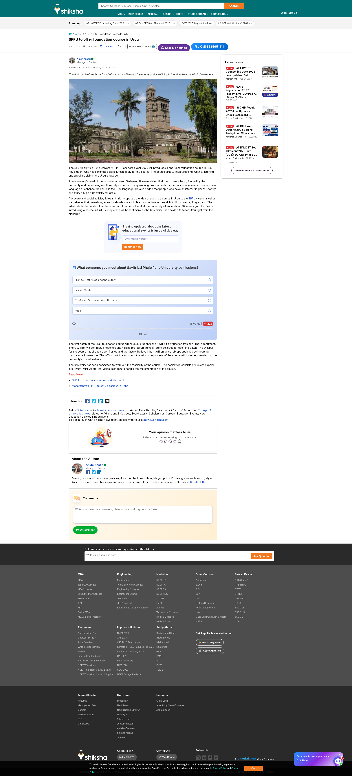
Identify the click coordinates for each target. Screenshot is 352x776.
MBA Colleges (85, 589)
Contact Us (83, 723)
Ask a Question (85, 642)
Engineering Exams (127, 594)
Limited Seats (83, 290)
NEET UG (161, 580)
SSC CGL (240, 607)
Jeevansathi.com (125, 723)
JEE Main (122, 598)
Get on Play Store (211, 642)
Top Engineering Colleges (130, 585)
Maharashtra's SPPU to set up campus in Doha (100, 385)
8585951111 (128, 757)
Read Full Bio (198, 482)
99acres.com (123, 719)
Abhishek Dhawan (234, 137)
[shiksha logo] (93, 754)
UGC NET (240, 598)
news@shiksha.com (156, 419)
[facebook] (88, 472)
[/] (71, 33)
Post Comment (85, 529)
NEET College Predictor (129, 674)
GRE (158, 651)
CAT (80, 603)
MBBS (199, 621)
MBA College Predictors (90, 617)
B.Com (199, 585)
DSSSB (238, 603)
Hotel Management (205, 607)
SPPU (192, 198)
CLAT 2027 (122, 670)
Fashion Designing (205, 603)
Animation (201, 580)
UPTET (238, 594)
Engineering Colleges (128, 589)
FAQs (80, 719)
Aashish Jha (231, 79)
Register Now (132, 246)
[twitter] (94, 472)
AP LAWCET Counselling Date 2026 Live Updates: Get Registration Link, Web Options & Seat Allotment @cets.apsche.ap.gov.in (241, 72)
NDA (237, 621)
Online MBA (84, 612)
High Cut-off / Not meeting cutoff (95, 279)
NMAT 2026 (123, 633)
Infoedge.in (122, 701)
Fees (78, 310)
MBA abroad (162, 642)
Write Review (168, 757)
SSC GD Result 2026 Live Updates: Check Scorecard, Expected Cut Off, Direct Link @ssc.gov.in (241, 111)
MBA (80, 580)
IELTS (159, 665)
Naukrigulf (122, 714)
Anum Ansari (94, 465)
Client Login (162, 701)
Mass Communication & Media (211, 617)
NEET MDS (162, 594)
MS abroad (161, 647)
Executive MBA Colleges (90, 594)
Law (198, 612)
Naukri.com (123, 705)
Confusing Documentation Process (96, 300)
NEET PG (161, 585)
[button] (142, 280)
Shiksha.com (84, 410)
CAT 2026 (122, 656)
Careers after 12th (87, 633)
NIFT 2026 (122, 665)
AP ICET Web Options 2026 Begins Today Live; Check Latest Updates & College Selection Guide (242, 129)
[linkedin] (99, 472)
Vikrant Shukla (232, 158)
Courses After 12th (87, 637)
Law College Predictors (89, 656)
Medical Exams (164, 621)
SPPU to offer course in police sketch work (98, 380)
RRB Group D (242, 580)
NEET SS (161, 589)
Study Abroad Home (166, 633)
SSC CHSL (240, 612)
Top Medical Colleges (167, 612)
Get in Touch (125, 750)
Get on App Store (212, 651)
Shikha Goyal (232, 118)
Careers (82, 710)
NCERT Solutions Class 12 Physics (95, 674)
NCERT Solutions (87, 665)
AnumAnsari (84, 59)
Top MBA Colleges (87, 585)
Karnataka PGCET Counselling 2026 (135, 647)
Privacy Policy (219, 768)
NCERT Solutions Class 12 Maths (94, 670)
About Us (82, 701)
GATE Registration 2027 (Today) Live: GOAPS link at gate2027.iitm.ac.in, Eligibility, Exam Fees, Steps (241, 90)
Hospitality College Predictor (92, 660)
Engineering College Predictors (132, 607)
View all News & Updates (250, 170)
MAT (80, 607)
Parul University (125, 660)
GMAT (159, 656)
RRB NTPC (240, 585)
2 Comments (231, 163)
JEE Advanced (124, 603)
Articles (81, 651)
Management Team (87, 705)
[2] (337, 760)
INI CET (160, 598)
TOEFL (159, 670)
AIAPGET (161, 607)
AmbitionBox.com (126, 728)
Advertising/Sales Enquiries (170, 705)
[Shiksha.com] (70, 8)
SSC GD (239, 617)
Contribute (163, 750)
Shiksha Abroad (125, 733)
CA (197, 598)
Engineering (123, 580)
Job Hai (121, 737)
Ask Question (261, 556)
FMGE (159, 603)
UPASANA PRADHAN (235, 97)
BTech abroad (163, 637)
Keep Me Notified (176, 47)
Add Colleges (163, 710)
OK (253, 768)
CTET (238, 589)
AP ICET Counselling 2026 (130, 651)
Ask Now (302, 760)
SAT (158, 660)
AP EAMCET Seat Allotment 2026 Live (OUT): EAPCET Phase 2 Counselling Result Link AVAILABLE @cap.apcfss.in (241, 151)
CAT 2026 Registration (128, 642)
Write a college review (89, 647)
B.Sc (198, 589)
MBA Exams (84, 598)
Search (234, 6)
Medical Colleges (165, 617)
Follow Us (202, 750)
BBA (198, 594)
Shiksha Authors (86, 714)
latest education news (110, 410)
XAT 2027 (122, 637)
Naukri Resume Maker (128, 710)
